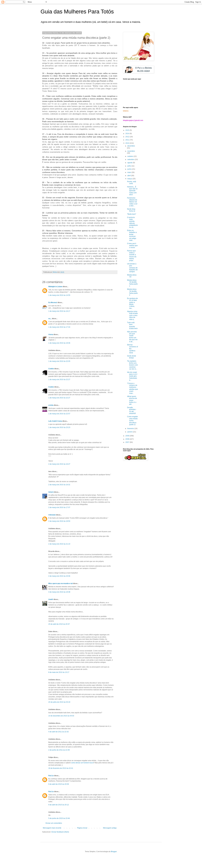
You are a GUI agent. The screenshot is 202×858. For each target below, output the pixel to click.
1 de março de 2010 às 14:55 (59, 295)
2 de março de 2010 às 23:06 (59, 576)
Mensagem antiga (110, 828)
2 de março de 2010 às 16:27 (59, 464)
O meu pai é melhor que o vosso (132, 245)
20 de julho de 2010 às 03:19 (59, 702)
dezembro (131, 146)
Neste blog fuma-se (131, 210)
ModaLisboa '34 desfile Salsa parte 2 (132, 292)
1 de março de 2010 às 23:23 (59, 427)
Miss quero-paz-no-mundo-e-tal (60, 583)
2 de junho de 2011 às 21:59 (59, 750)
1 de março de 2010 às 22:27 (59, 379)
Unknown (52, 515)
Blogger (114, 852)
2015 (127, 130)
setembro (131, 159)
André (50, 599)
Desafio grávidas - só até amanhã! (132, 410)
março (129, 179)
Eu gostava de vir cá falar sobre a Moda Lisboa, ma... (132, 303)
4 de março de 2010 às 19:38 (59, 592)
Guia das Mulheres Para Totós (77, 12)
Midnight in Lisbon (55, 287)
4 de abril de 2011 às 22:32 (58, 732)
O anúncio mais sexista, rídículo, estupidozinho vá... (132, 222)
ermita (50, 405)
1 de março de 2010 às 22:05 (59, 361)
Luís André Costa (55, 421)
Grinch (51, 492)
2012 (127, 137)
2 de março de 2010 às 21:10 (59, 544)
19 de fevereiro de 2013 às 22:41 (60, 768)
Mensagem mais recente (52, 828)
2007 (127, 442)
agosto (130, 163)
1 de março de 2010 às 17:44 (59, 327)
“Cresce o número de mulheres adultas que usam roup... (132, 388)
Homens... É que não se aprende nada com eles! (132, 191)
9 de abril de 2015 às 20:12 (58, 805)
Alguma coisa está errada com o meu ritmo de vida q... (132, 315)
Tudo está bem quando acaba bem (132, 325)
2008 (127, 439)
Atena (50, 334)
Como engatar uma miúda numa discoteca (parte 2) (132, 420)
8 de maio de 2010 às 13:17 (58, 672)
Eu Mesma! (52, 302)
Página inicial (82, 828)
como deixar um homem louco (82, 763)
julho (129, 166)
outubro (130, 156)
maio (129, 172)
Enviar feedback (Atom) (60, 832)
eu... (50, 319)
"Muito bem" (131, 214)
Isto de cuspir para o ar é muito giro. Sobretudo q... (132, 376)
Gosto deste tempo (131, 357)
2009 (127, 436)
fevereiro (130, 428)
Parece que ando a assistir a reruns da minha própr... (131, 256)
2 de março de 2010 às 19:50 (59, 521)
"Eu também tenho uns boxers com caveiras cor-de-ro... (132, 365)
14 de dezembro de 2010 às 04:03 (61, 716)
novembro (131, 151)
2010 (127, 143)
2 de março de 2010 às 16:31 (59, 485)
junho (129, 169)
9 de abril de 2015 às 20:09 (58, 784)
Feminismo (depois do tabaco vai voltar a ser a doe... (132, 202)
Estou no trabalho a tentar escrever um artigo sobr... (132, 235)
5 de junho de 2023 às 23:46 (59, 818)
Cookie (51, 369)
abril (129, 176)
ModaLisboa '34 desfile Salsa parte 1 (132, 283)
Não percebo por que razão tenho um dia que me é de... (132, 337)
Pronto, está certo (131, 182)
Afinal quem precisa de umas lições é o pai (132, 400)
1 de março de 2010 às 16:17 (59, 311)
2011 (127, 140)
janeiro (130, 432)
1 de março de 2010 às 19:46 (59, 343)
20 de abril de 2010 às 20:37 (59, 624)
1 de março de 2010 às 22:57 (59, 414)
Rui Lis (51, 776)
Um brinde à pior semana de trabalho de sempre (132, 268)
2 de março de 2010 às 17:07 (59, 507)
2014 (127, 134)
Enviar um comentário (54, 823)
